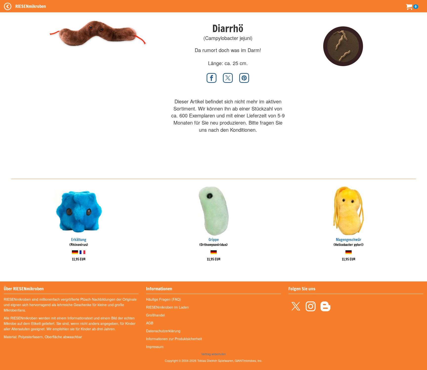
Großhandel (155, 315)
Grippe (214, 239)
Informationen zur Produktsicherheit (174, 338)
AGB (149, 322)
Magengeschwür (348, 239)
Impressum (155, 346)
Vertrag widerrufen (213, 354)
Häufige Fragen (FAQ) (163, 299)
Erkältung (78, 239)
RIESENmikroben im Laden (167, 307)
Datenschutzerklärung (163, 330)
